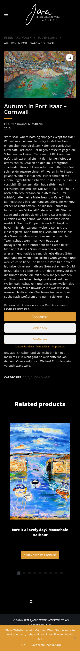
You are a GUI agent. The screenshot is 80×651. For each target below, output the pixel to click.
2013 (26, 377)
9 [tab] (61, 573)
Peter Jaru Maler (17, 37)
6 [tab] (45, 573)
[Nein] (75, 638)
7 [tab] (50, 573)
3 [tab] (29, 573)
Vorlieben (40, 339)
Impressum (58, 346)
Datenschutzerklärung (46, 644)
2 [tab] (24, 573)
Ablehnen (40, 328)
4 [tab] (34, 573)
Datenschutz (43, 346)
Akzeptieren (40, 317)
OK (23, 644)
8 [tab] (56, 573)
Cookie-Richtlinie (24, 346)
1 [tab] (18, 573)
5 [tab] (40, 573)
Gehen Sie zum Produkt (40, 555)
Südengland (47, 37)
